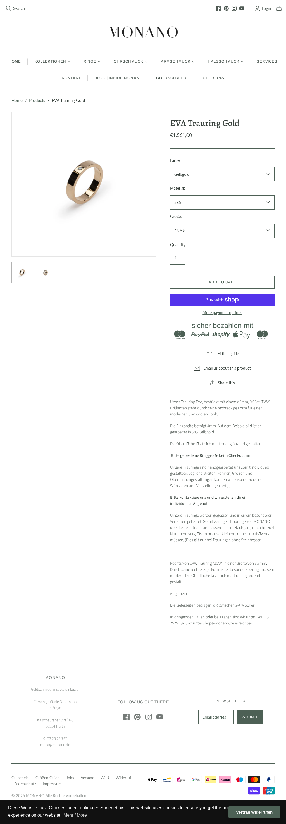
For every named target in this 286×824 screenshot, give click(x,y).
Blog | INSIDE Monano (118, 78)
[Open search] (8, 8)
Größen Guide (47, 777)
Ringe (90, 61)
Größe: (176, 216)
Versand (87, 777)
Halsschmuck (223, 61)
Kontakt (71, 78)
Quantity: (178, 244)
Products (37, 100)
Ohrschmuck (128, 61)
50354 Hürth (55, 726)
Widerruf (123, 777)
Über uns (213, 78)
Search (19, 8)
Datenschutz (25, 784)
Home (15, 61)
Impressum (52, 784)
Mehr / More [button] (75, 815)
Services (267, 61)
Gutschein (20, 777)
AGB (105, 777)
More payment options (222, 312)
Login (266, 8)
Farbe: (175, 160)
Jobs (70, 777)
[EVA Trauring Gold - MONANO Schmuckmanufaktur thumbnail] (21, 272)
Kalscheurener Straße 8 (55, 720)
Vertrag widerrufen (254, 812)
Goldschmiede (172, 78)
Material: (177, 188)
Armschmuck (175, 61)
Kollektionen (50, 61)
